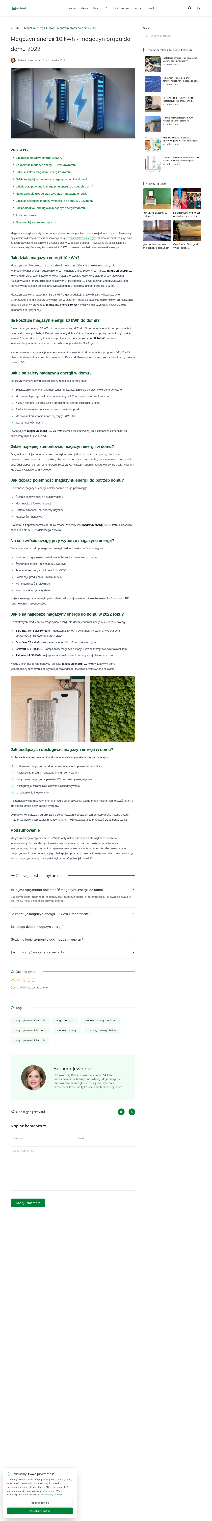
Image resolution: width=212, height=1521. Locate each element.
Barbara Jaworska (27, 60)
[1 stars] (13, 980)
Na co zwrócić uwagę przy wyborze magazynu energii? (51, 193)
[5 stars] (33, 980)
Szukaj (147, 28)
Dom (95, 7)
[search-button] (189, 8)
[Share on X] (132, 1111)
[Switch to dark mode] (198, 8)
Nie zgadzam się (40, 1502)
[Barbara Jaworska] (13, 60)
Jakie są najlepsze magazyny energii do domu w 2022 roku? (54, 200)
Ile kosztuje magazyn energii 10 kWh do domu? (46, 165)
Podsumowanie (26, 215)
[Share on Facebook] (121, 1111)
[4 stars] (28, 980)
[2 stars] (18, 980)
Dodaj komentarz (28, 1203)
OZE (106, 7)
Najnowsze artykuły (77, 7)
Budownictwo (121, 7)
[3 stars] (23, 980)
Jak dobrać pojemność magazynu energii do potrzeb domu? (55, 186)
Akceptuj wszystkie (39, 1510)
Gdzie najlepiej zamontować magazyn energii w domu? (51, 179)
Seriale (151, 7)
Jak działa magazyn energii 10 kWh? (39, 157)
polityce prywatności (52, 1494)
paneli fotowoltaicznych (83, 238)
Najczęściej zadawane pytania (36, 222)
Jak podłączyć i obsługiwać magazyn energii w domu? (51, 208)
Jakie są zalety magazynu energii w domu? (43, 172)
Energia (138, 7)
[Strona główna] (12, 28)
